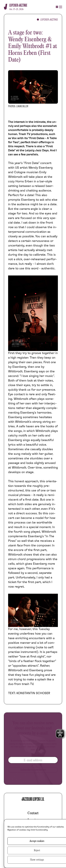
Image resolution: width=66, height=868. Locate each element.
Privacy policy (40, 747)
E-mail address (33, 760)
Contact (33, 813)
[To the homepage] (5, 7)
